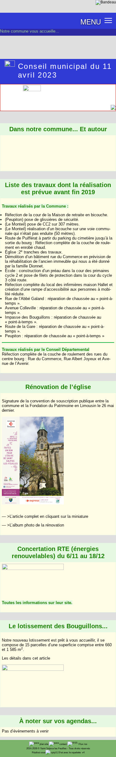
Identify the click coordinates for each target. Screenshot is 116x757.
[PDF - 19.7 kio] (33, 89)
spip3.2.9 (55, 752)
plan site (44, 744)
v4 (83, 752)
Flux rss (82, 744)
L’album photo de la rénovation (37, 525)
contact (63, 744)
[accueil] (106, 2)
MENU (90, 21)
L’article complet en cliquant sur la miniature (49, 516)
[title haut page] (113, 108)
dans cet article (36, 658)
